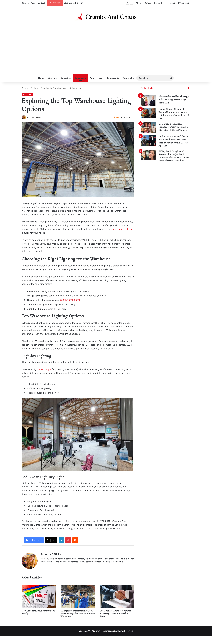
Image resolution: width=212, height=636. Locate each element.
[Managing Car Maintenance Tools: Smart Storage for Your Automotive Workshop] (78, 596)
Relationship (113, 78)
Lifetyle (51, 78)
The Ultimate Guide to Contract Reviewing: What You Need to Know (115, 613)
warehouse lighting (123, 229)
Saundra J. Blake (34, 117)
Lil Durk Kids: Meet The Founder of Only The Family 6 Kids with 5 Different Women (173, 127)
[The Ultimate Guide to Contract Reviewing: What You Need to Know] (117, 596)
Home (41, 78)
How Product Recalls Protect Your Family (38, 612)
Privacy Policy (160, 3)
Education (66, 78)
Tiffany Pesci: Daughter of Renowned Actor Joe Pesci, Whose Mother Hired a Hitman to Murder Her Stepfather (174, 156)
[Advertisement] (106, 48)
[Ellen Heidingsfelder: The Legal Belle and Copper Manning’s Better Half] (148, 100)
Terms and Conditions (179, 3)
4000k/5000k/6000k (70, 300)
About (138, 3)
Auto (92, 78)
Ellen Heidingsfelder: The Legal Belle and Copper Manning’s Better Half (174, 99)
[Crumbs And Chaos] (106, 17)
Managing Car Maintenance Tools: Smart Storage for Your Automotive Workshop (78, 613)
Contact (147, 3)
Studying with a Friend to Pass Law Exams (83, 3)
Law (101, 78)
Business (79, 78)
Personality (128, 78)
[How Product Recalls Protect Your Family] (39, 596)
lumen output (44, 369)
